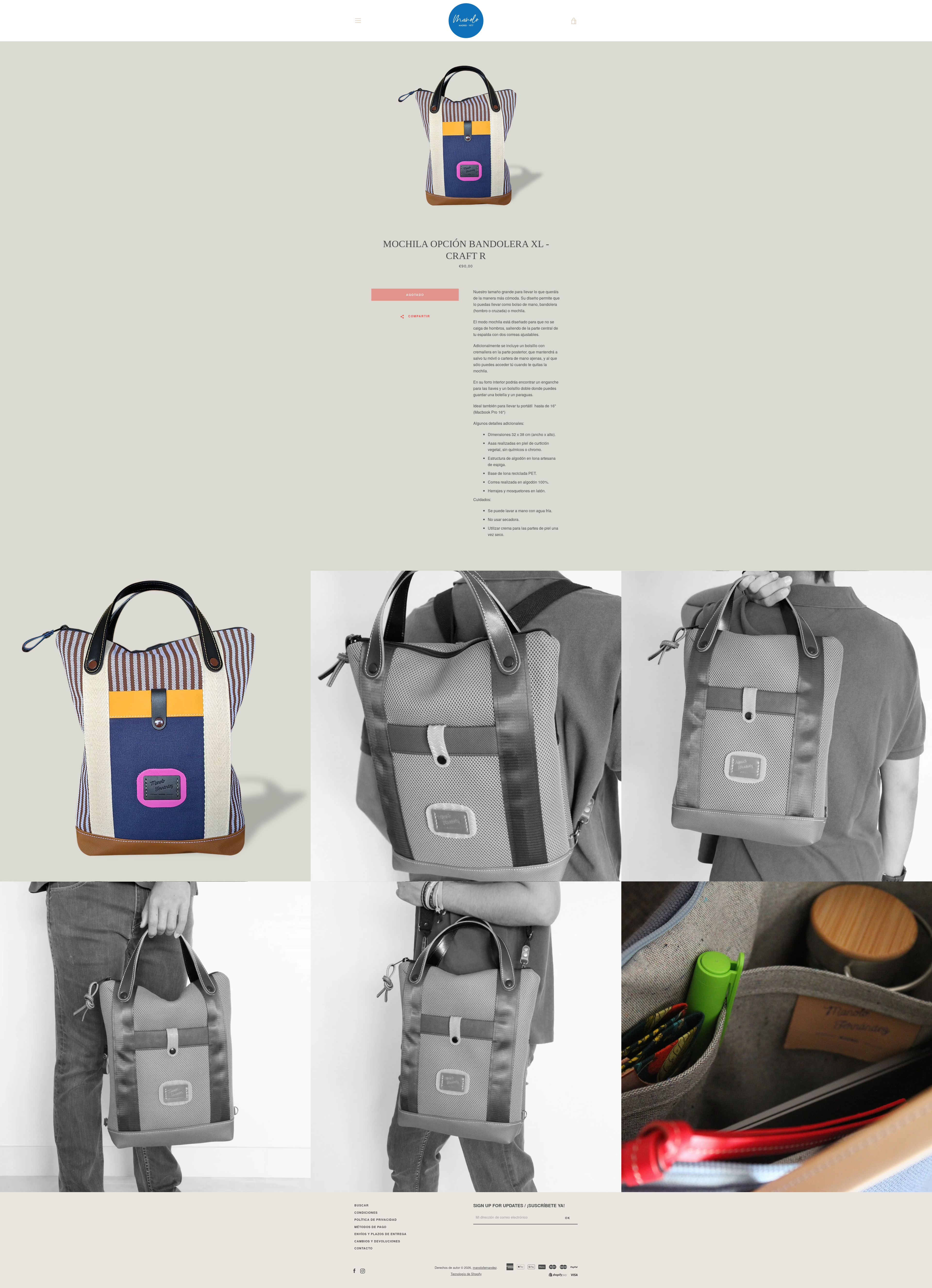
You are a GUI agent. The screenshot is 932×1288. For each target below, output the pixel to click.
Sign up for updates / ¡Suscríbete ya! (519, 1205)
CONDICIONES (366, 1212)
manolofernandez (485, 1267)
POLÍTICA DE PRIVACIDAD (375, 1219)
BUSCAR (361, 1205)
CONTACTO (363, 1248)
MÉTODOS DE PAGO (370, 1227)
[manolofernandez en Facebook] (354, 1270)
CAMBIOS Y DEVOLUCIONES (377, 1241)
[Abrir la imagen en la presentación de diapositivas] (466, 139)
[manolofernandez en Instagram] (362, 1270)
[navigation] (358, 21)
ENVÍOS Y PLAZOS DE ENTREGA (380, 1234)
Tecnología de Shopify (466, 1273)
